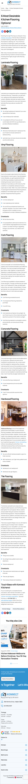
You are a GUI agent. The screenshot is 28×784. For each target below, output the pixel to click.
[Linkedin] (10, 31)
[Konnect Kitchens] (14, 3)
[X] (7, 31)
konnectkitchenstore (19, 776)
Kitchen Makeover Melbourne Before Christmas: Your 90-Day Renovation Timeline (13, 656)
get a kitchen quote (6, 600)
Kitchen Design (5, 28)
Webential (19, 777)
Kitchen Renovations (15, 28)
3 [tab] (15, 663)
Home (2, 8)
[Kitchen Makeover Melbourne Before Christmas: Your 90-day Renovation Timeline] (14, 636)
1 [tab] (11, 663)
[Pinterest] (5, 31)
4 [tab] (17, 663)
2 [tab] (13, 663)
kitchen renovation (6, 38)
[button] (2, 3)
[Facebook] (2, 31)
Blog (7, 8)
